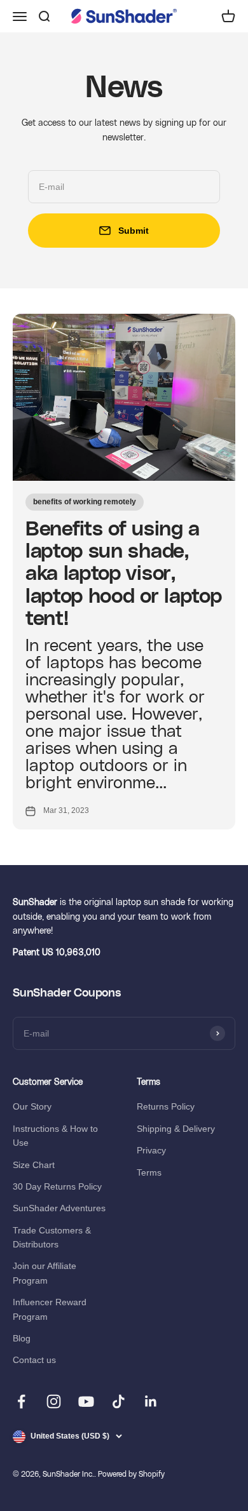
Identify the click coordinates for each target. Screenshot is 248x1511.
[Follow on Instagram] (53, 1401)
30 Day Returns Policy (57, 1186)
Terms (149, 1172)
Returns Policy (166, 1106)
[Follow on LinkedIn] (151, 1401)
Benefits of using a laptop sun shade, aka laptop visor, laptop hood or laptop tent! (123, 574)
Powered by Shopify (131, 1474)
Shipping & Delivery (176, 1129)
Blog (22, 1338)
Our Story (32, 1106)
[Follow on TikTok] (118, 1401)
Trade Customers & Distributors (52, 1237)
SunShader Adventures (59, 1208)
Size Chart (34, 1165)
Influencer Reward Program (49, 1309)
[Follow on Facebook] (21, 1401)
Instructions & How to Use (55, 1136)
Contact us (34, 1360)
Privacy (151, 1150)
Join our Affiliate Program (44, 1273)
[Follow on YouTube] (86, 1401)
